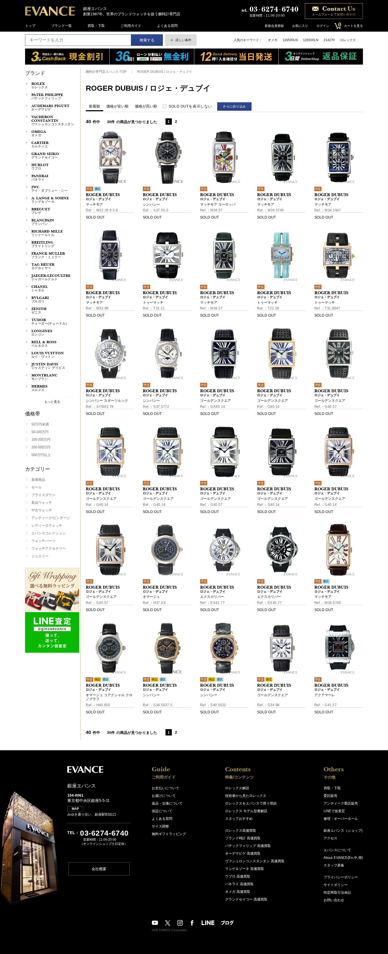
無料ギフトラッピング (169, 834)
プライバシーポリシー (341, 877)
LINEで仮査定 (334, 811)
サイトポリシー (336, 885)
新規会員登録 (274, 25)
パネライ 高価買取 (239, 884)
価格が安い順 (117, 106)
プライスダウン (43, 495)
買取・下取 (96, 25)
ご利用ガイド (131, 25)
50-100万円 (40, 432)
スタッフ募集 (334, 865)
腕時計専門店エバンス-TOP (106, 72)
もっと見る (52, 401)
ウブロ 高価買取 (237, 876)
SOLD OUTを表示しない (190, 106)
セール (36, 487)
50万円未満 (40, 424)
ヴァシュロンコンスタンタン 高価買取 (255, 861)
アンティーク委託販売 (341, 803)
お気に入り (300, 25)
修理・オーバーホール (341, 818)
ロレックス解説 (237, 788)
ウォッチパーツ (43, 541)
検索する (147, 40)
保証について (162, 811)
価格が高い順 (146, 106)
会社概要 (99, 869)
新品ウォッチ (41, 502)
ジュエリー (40, 556)
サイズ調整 (160, 826)
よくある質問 (167, 25)
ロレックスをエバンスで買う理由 (251, 803)
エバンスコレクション (48, 533)
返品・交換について (167, 803)
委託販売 (330, 795)
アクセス (330, 838)
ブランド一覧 (61, 25)
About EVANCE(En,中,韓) (343, 857)
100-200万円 (40, 439)
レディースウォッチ (46, 525)
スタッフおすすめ (239, 818)
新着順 (94, 106)
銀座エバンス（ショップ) (343, 830)
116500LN (290, 40)
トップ (30, 25)
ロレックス (348, 40)
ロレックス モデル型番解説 (246, 811)
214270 (329, 40)
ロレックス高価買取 (240, 830)
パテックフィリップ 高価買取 (248, 846)
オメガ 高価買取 (237, 891)
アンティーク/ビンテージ (50, 518)
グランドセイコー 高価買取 (246, 899)
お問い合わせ (334, 900)
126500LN (310, 40)
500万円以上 (41, 455)
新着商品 (38, 479)
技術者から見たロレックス (245, 795)
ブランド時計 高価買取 (243, 838)
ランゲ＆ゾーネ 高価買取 (244, 868)
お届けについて (164, 795)
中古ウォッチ (41, 510)
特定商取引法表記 (337, 892)
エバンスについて (337, 850)
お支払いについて (165, 788)
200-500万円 (40, 447)
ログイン (322, 25)
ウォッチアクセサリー (48, 548)
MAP (75, 809)
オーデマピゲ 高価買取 (243, 853)
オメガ (272, 40)
